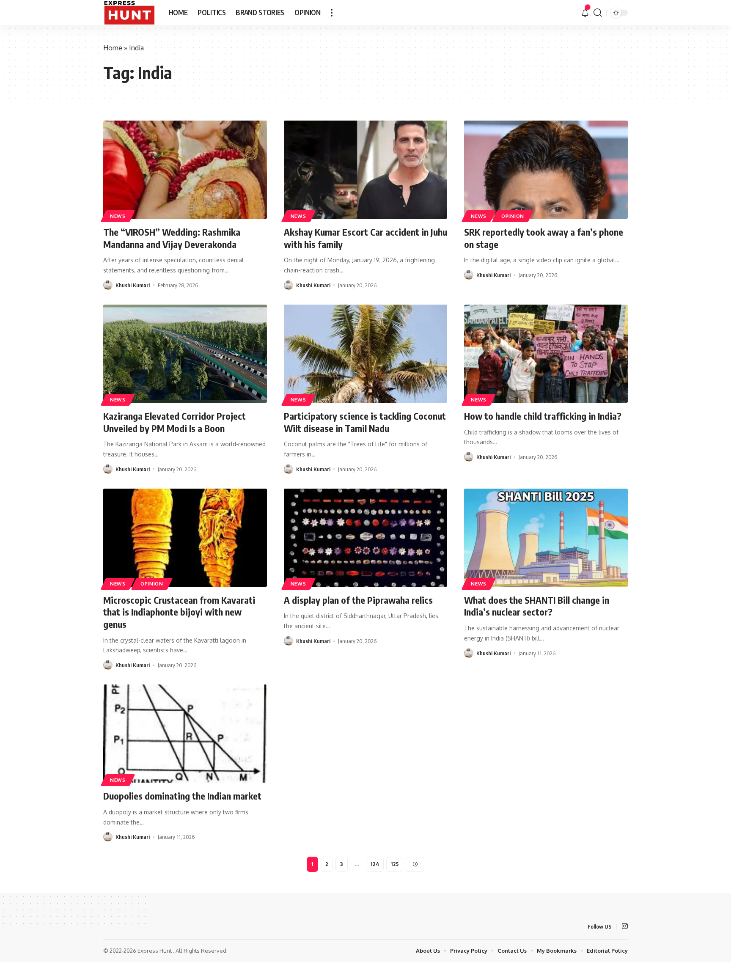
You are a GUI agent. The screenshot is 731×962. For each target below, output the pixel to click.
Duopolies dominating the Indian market (182, 796)
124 (375, 864)
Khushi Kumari (132, 285)
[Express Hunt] (129, 12)
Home (112, 48)
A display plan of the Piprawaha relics (358, 600)
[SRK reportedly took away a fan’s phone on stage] (546, 170)
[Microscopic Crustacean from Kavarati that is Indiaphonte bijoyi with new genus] (185, 538)
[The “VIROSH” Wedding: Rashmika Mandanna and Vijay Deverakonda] (185, 170)
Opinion (512, 216)
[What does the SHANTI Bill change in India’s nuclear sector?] (546, 538)
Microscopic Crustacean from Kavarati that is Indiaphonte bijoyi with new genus (179, 612)
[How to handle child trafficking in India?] (546, 354)
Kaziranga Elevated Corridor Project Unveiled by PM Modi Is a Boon (174, 422)
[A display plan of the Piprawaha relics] (366, 538)
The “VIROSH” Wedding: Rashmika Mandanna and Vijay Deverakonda (171, 238)
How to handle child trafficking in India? (542, 416)
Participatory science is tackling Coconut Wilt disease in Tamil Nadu (365, 422)
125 (394, 864)
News (118, 216)
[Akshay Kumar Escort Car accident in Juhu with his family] (366, 170)
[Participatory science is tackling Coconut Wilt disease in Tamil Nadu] (366, 354)
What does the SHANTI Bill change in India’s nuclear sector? (536, 606)
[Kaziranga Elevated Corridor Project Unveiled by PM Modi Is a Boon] (185, 354)
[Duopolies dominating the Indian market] (185, 733)
